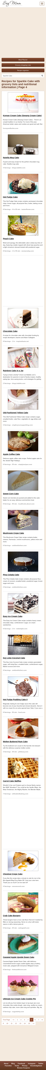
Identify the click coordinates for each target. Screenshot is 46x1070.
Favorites (8, 1066)
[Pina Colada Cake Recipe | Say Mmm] (23, 562)
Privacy (24, 1066)
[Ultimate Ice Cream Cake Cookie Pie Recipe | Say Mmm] (23, 986)
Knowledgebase (36, 1066)
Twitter (40, 1063)
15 (29, 1023)
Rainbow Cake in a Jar (13, 371)
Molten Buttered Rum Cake (15, 742)
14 (25, 1023)
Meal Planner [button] (23, 60)
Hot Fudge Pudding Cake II (15, 699)
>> (33, 1023)
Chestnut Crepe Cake (12, 874)
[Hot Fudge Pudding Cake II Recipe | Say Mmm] (23, 686)
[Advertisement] (23, 31)
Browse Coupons (23, 1068)
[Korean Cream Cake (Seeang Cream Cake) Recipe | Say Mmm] (23, 102)
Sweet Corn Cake (11, 494)
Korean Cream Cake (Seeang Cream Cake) (22, 115)
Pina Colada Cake (11, 575)
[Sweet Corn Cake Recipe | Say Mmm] (23, 480)
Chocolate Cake (10, 331)
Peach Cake (8, 239)
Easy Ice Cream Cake (12, 616)
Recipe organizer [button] (23, 70)
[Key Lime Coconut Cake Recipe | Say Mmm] (23, 645)
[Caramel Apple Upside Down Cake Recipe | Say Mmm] (23, 944)
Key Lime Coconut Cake (14, 658)
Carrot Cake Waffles (12, 781)
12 (16, 1023)
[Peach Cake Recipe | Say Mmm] (23, 225)
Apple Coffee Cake (11, 454)
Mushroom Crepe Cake (13, 533)
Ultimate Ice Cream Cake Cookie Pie (19, 999)
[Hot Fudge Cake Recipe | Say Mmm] (23, 184)
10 (7, 1023)
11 (11, 1023)
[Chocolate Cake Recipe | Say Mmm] (23, 318)
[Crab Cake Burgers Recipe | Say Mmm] (23, 902)
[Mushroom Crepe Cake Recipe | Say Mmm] (23, 520)
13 (20, 1023)
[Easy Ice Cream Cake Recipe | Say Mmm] (23, 603)
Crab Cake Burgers (11, 916)
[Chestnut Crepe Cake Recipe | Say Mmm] (23, 861)
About (6, 1063)
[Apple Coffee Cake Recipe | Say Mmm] (23, 441)
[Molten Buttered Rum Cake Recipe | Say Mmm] (23, 728)
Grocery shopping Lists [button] (23, 65)
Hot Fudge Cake (10, 197)
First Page (6, 1020)
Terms (17, 1066)
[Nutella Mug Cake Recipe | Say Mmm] (23, 144)
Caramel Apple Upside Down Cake (18, 957)
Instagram (31, 1063)
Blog (13, 1063)
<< (13, 1020)
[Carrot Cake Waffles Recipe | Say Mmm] (23, 768)
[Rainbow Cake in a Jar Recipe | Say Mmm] (23, 357)
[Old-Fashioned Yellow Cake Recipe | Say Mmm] (23, 399)
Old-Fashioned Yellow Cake (15, 413)
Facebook (21, 1063)
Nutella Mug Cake (11, 158)
